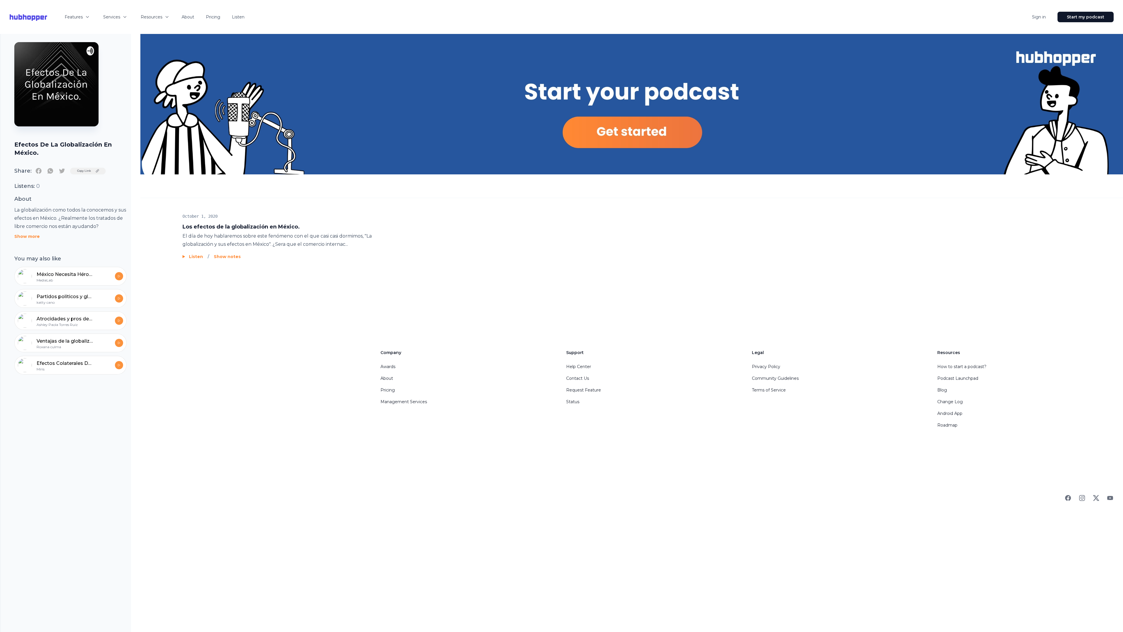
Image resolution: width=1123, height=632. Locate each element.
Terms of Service (769, 390)
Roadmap (947, 425)
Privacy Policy (766, 366)
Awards (387, 366)
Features (74, 17)
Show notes (227, 256)
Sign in (1039, 17)
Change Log (950, 401)
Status (572, 401)
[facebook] (38, 170)
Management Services (403, 401)
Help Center (578, 366)
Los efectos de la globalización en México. (241, 227)
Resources (151, 17)
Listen (238, 17)
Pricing (213, 17)
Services (111, 17)
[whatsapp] (50, 170)
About (188, 17)
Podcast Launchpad (957, 378)
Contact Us (577, 378)
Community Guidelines (775, 378)
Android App (949, 413)
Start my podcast (1085, 17)
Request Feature (583, 390)
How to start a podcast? (961, 366)
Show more (27, 236)
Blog (942, 390)
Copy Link (84, 170)
